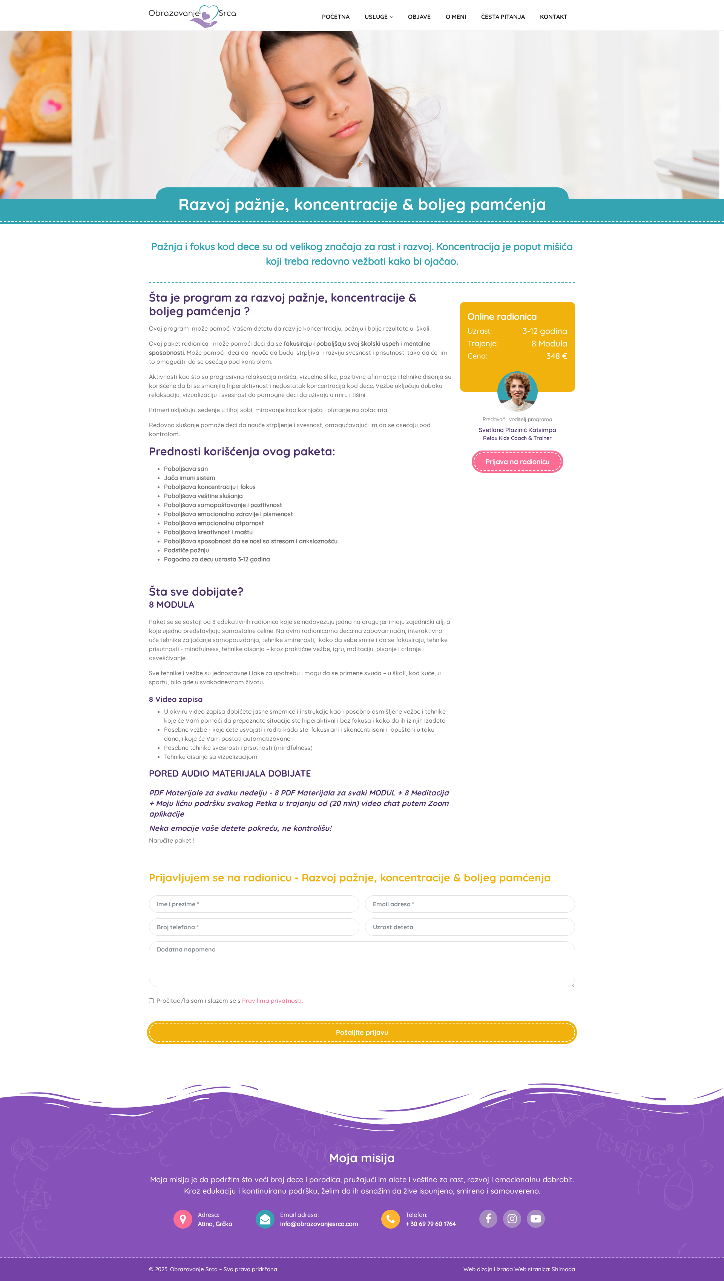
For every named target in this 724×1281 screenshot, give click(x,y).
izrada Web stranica (523, 1269)
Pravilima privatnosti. (272, 1000)
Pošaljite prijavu (362, 1032)
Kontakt (554, 16)
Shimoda (563, 1269)
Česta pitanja (503, 16)
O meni (456, 16)
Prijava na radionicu (517, 461)
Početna (336, 16)
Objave (419, 16)
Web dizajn (477, 1269)
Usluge (376, 16)
